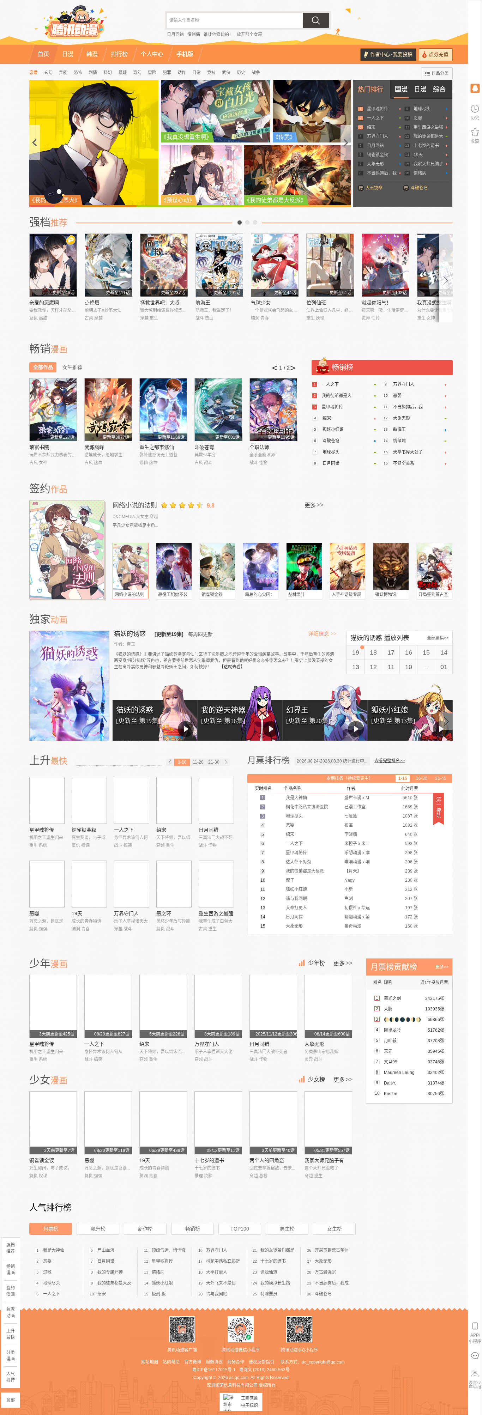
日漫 (420, 89)
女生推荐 (72, 367)
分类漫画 (10, 1355)
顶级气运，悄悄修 (169, 1250)
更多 (314, 505)
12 (373, 666)
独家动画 (10, 1312)
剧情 (93, 72)
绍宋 (371, 127)
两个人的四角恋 (266, 1160)
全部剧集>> (438, 638)
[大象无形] (328, 1006)
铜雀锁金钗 (377, 154)
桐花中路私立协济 (223, 1261)
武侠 (226, 72)
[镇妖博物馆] (391, 566)
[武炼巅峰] (108, 409)
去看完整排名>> (389, 760)
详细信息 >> (322, 634)
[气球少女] (275, 265)
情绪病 (193, 34)
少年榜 (316, 963)
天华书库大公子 (408, 452)
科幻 (107, 72)
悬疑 (122, 72)
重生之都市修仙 (156, 447)
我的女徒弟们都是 (277, 1250)
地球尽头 (422, 109)
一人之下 (375, 118)
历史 (241, 72)
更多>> (442, 967)
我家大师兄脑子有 (324, 1160)
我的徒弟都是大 (428, 136)
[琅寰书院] (53, 409)
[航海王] (219, 265)
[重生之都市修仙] (163, 409)
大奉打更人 (216, 1272)
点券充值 (438, 54)
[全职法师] (273, 409)
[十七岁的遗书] (218, 1122)
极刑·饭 (159, 1294)
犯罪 (167, 72)
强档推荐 (10, 1248)
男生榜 (287, 1229)
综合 (439, 89)
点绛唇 (92, 302)
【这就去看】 (232, 666)
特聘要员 (268, 1294)
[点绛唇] (108, 265)
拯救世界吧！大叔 (160, 302)
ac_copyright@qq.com (323, 1362)
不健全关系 (403, 463)
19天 (418, 154)
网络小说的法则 (135, 505)
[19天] (89, 884)
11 (391, 666)
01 (443, 666)
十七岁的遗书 (426, 145)
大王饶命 (374, 188)
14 (443, 652)
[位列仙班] (330, 265)
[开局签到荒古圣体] (434, 566)
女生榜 (334, 1229)
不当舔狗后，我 (382, 173)
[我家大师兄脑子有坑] (328, 1122)
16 (408, 652)
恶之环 (163, 913)
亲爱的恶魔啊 (44, 302)
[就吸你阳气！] (385, 265)
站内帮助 (171, 1362)
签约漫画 (10, 1291)
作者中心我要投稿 (391, 54)
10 (408, 666)
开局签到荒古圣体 (332, 1250)
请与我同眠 (216, 1294)
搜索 (316, 20)
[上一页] (170, 762)
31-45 (440, 778)
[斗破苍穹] (218, 409)
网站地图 (149, 1362)
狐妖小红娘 (333, 429)
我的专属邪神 (110, 1272)
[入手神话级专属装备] (347, 566)
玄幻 (48, 72)
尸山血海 (105, 1250)
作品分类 (440, 73)
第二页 (247, 222)
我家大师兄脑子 (428, 164)
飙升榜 (98, 1229)
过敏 (47, 1272)
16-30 (421, 778)
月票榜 (50, 1229)
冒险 (152, 72)
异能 (63, 72)
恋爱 (33, 72)
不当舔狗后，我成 (332, 1283)
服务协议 (214, 1362)
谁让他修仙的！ (218, 34)
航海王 (202, 302)
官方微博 (192, 1362)
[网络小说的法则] (68, 549)
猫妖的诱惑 (130, 633)
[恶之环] (174, 884)
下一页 (255, 222)
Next (446, 277)
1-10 (182, 762)
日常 (196, 72)
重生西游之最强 (428, 127)
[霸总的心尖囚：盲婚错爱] (260, 566)
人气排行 (10, 1377)
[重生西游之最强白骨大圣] (216, 884)
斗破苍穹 (419, 188)
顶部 (10, 1400)
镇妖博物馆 (385, 594)
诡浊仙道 (268, 1272)
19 (355, 652)
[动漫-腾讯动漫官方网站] (89, 24)
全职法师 (259, 447)
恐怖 (78, 72)
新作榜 (145, 1229)
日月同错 (175, 34)
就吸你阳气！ (376, 302)
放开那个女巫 (249, 34)
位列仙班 (316, 302)
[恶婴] (47, 884)
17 (390, 652)
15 (426, 652)
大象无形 (375, 164)
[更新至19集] (169, 634)
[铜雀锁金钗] (217, 566)
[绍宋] (174, 800)
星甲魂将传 (377, 109)
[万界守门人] (131, 884)
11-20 (198, 762)
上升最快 (10, 1334)
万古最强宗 (325, 1272)
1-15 (402, 778)
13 (355, 666)
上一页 (239, 222)
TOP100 (239, 1229)
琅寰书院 (39, 447)
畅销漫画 (10, 1269)
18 (373, 652)
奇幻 (137, 72)
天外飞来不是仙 (221, 1283)
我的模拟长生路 (275, 1283)
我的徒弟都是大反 (114, 1283)
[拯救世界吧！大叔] (164, 265)
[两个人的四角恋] (273, 1122)
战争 (256, 72)
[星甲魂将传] (47, 800)
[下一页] (226, 762)
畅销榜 (192, 1229)
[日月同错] (216, 800)
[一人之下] (131, 800)
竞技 (211, 72)
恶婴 (418, 118)
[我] (475, 88)
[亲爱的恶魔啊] (53, 265)
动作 (181, 72)
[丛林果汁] (304, 566)
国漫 (401, 89)
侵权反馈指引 (261, 1362)
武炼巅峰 (94, 447)
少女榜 (316, 1079)
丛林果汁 (296, 594)
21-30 (213, 762)
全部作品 (43, 367)
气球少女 (261, 302)
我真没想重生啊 (434, 302)
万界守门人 (377, 136)
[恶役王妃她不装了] (174, 566)
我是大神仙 (53, 1250)
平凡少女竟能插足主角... (135, 525)
